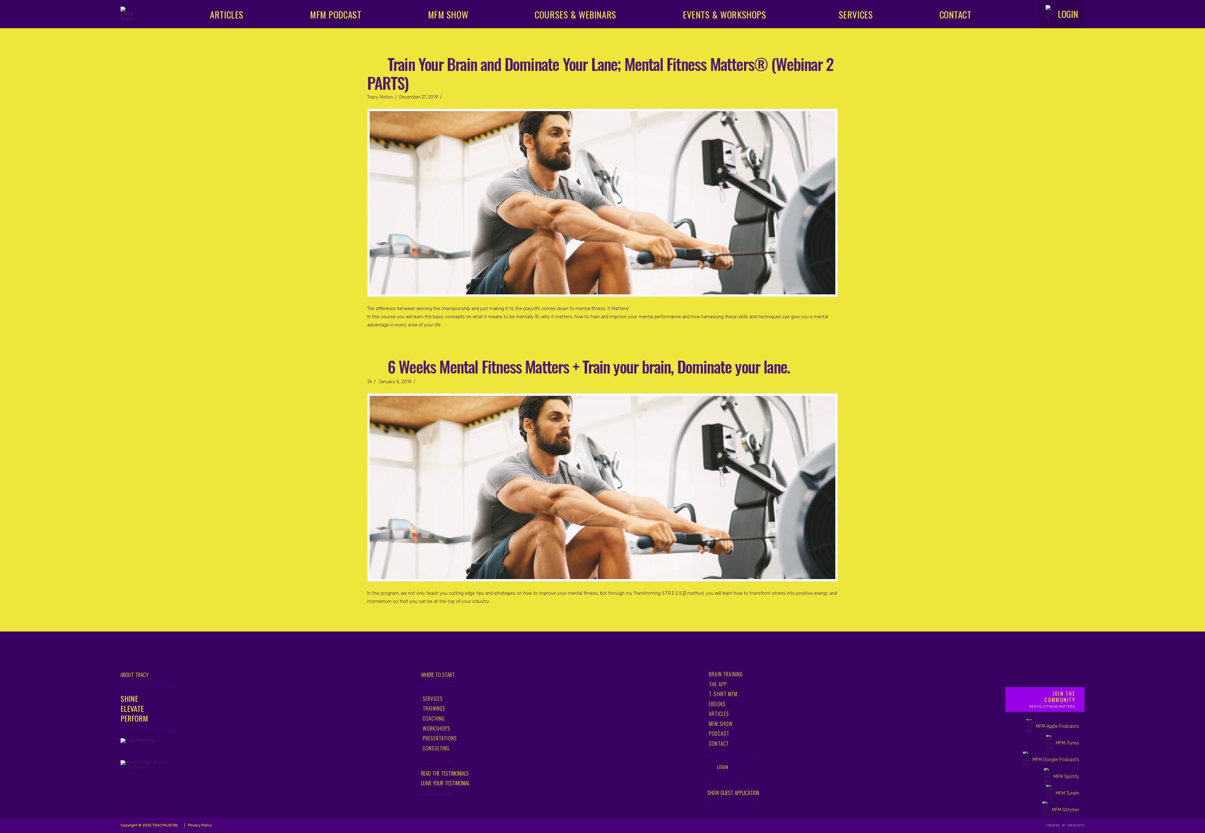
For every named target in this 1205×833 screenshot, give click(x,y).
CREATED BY (1056, 825)
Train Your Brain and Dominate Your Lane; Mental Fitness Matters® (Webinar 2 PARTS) (600, 72)
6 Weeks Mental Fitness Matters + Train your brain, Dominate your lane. (589, 366)
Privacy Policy (199, 825)
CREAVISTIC (1075, 825)
